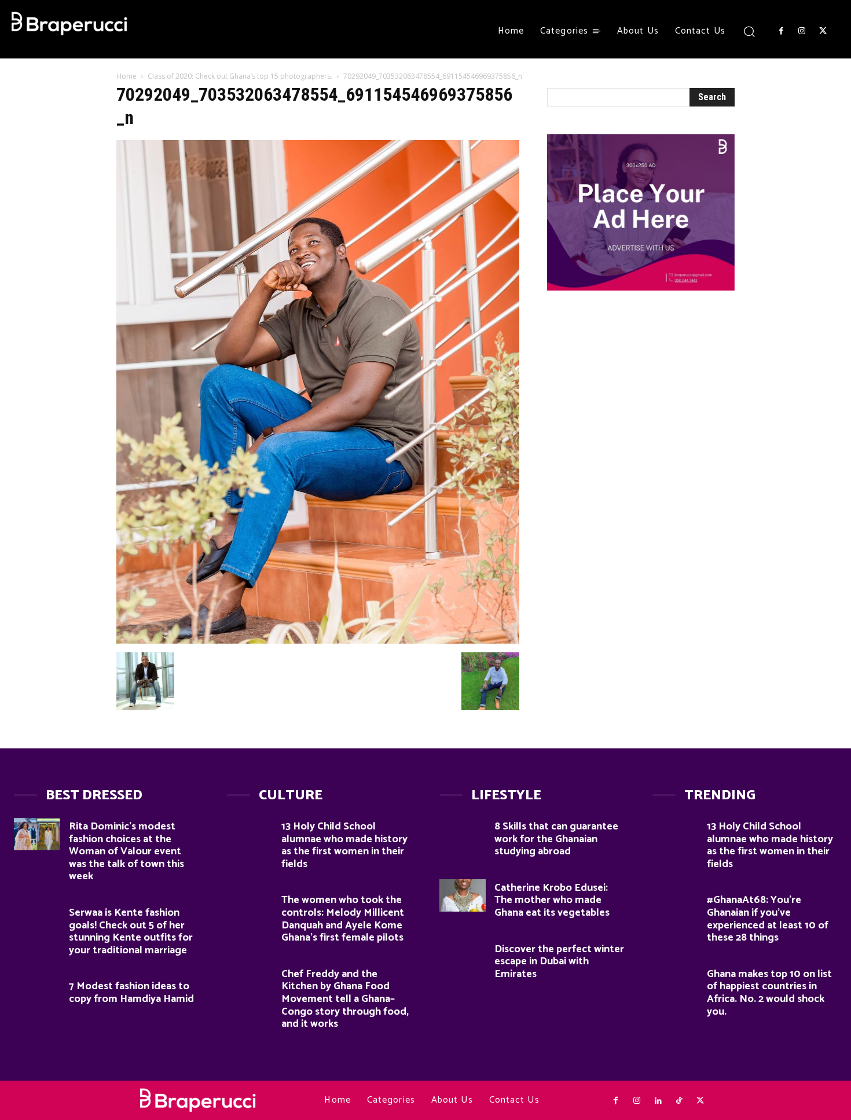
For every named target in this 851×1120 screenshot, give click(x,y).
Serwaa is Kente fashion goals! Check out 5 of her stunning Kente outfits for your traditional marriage (131, 931)
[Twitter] (823, 31)
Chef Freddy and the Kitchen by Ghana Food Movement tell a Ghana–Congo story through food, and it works (345, 999)
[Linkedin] (657, 1100)
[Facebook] (781, 31)
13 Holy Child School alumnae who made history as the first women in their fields (344, 845)
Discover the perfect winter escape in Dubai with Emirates (559, 962)
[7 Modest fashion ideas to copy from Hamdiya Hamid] (37, 994)
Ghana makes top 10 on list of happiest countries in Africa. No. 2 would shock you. (769, 992)
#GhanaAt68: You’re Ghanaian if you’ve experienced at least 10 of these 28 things (767, 918)
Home (126, 76)
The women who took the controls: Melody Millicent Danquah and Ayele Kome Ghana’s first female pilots (342, 918)
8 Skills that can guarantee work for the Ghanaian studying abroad (556, 839)
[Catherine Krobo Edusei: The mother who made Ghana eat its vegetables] (462, 895)
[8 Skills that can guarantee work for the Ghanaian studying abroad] (462, 834)
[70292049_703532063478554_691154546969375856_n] (317, 640)
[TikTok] (679, 1100)
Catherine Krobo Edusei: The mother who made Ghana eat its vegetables (552, 900)
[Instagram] (801, 31)
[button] (749, 31)
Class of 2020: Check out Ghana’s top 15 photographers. (240, 76)
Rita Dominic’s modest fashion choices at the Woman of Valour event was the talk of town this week (126, 851)
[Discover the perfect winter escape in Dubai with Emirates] (462, 957)
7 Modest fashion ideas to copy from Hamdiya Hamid (131, 993)
